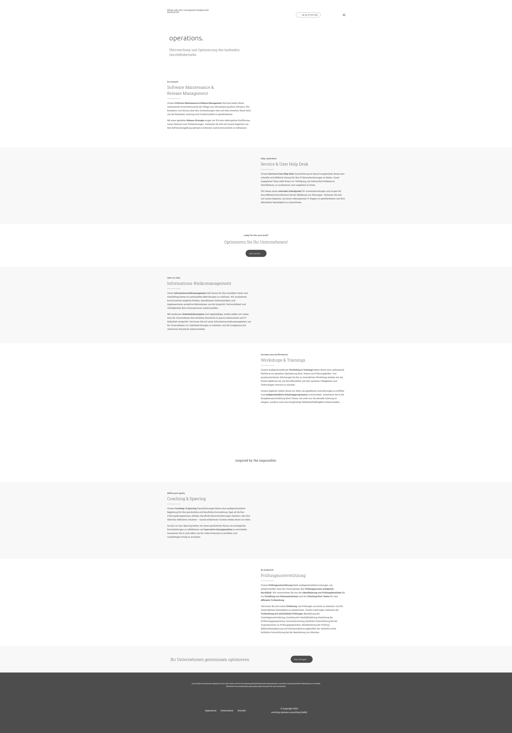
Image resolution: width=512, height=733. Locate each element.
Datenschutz (227, 710)
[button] (344, 15)
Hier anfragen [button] (300, 659)
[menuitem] (309, 15)
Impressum (210, 710)
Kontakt (242, 710)
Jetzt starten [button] (254, 253)
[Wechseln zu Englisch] (333, 15)
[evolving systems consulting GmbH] (190, 15)
